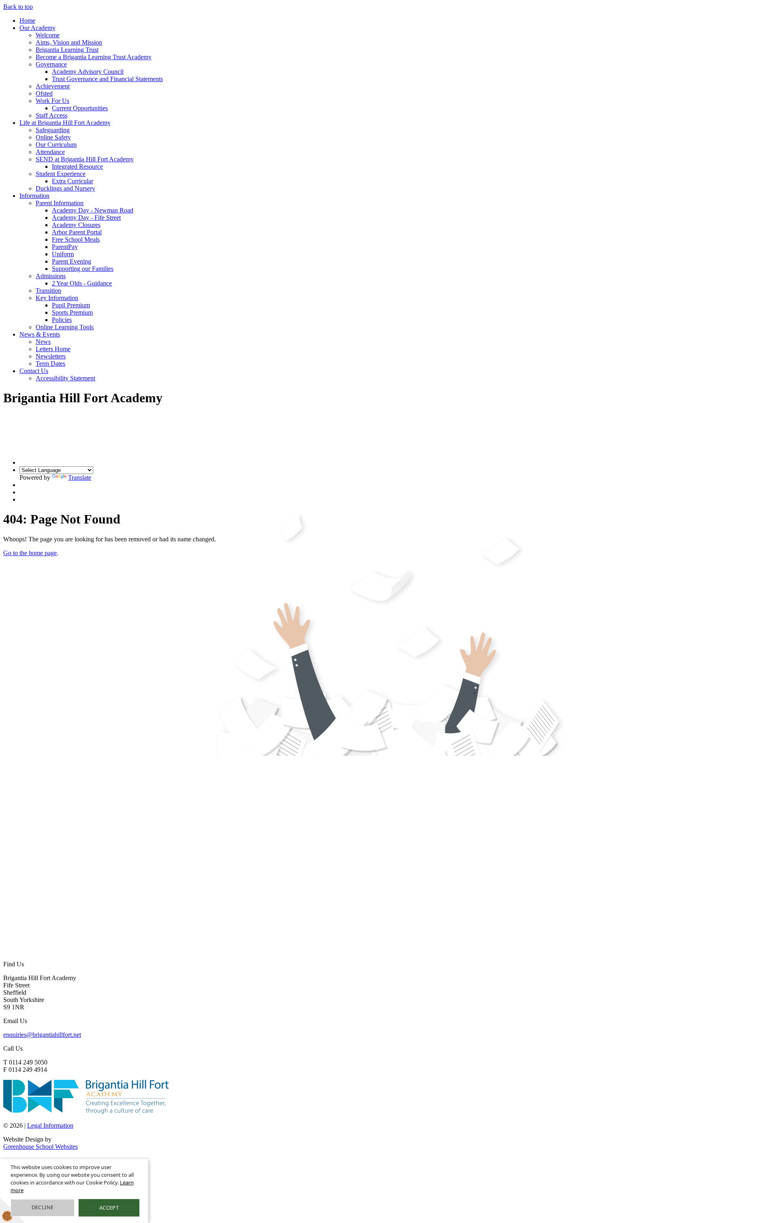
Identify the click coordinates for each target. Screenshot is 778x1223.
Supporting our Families (82, 268)
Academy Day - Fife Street (86, 217)
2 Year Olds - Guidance (82, 283)
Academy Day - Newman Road (92, 210)
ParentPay (65, 246)
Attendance (50, 151)
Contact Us (33, 370)
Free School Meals (76, 239)
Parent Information (59, 203)
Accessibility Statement (65, 378)
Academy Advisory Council (88, 71)
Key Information (57, 297)
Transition (48, 290)
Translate (79, 477)
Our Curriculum (56, 144)
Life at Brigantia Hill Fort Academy (65, 122)
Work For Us (52, 100)
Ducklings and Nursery (65, 188)
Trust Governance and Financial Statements (107, 78)
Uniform (63, 254)
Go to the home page (30, 552)
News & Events (39, 334)
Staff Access (51, 115)
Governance (51, 64)
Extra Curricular (72, 181)
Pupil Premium (71, 305)
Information (34, 195)
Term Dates (50, 363)
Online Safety (53, 137)
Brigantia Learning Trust (67, 49)
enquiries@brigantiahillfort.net (42, 1034)
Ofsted (44, 93)
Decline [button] (43, 1207)
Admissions (51, 275)
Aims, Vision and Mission (69, 42)
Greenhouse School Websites (40, 1146)
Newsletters (51, 356)
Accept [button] (109, 1207)
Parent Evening (71, 261)
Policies (62, 319)
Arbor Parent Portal (77, 232)
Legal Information (50, 1125)
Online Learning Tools (65, 327)
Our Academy (37, 27)
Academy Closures (76, 224)
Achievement (53, 86)
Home (27, 20)
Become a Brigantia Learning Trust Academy (94, 57)
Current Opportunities (80, 108)
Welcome (48, 35)
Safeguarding (53, 130)
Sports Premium (72, 312)
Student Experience (60, 173)
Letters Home (53, 348)
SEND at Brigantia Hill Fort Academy (85, 159)
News (43, 341)
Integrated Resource (77, 166)
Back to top (18, 6)
